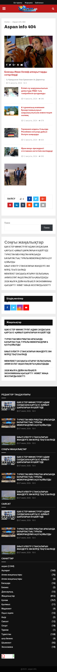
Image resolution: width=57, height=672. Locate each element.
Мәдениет (6, 608)
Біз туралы (18, 3)
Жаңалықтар (8, 596)
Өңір (3, 617)
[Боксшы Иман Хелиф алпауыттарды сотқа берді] (28, 52)
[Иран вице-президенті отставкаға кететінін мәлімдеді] (11, 151)
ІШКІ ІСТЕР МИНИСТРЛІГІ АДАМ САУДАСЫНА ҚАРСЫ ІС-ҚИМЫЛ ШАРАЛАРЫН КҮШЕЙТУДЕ (33, 405)
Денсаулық (7, 592)
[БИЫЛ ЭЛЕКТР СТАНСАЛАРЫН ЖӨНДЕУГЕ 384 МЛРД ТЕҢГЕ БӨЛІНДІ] (8, 440)
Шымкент (6, 643)
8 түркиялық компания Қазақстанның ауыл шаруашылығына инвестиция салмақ (36, 111)
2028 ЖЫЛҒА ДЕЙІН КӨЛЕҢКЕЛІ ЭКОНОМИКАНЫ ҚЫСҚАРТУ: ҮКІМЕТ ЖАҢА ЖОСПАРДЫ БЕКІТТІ (26, 373)
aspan (4, 566)
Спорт (4, 626)
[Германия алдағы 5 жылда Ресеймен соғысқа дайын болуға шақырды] (11, 132)
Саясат (4, 621)
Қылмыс (5, 604)
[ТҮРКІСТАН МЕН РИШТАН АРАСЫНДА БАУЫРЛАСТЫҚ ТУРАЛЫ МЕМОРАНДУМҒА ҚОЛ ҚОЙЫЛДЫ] (8, 423)
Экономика (7, 647)
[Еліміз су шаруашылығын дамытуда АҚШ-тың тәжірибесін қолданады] (11, 91)
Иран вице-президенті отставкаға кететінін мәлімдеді (37, 149)
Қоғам (4, 600)
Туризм (4, 630)
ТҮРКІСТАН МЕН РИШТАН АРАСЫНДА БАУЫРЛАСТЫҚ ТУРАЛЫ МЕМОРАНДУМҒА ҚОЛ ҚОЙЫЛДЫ (28, 258)
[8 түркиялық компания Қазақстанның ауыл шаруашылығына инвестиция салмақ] (11, 111)
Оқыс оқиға (7, 613)
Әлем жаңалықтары (11, 575)
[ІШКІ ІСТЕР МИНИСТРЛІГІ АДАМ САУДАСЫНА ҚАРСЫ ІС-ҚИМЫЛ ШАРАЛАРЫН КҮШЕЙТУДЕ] (8, 405)
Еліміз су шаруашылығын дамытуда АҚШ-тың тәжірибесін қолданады (34, 91)
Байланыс (39, 3)
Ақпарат (5, 570)
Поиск (7, 223)
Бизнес (4, 587)
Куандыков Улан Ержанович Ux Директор (26, 80)
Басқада (5, 583)
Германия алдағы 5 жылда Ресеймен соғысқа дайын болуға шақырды (34, 132)
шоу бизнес (7, 638)
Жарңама (29, 3)
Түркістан (6, 634)
